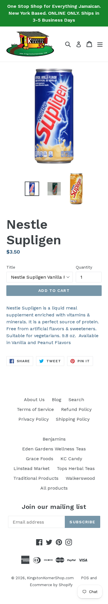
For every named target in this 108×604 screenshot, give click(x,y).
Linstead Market (32, 468)
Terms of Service (35, 409)
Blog (56, 399)
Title (10, 267)
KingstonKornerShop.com (50, 578)
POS (85, 578)
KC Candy (71, 458)
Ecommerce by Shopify (51, 585)
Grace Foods (39, 458)
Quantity (84, 267)
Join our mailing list (54, 506)
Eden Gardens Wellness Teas (54, 449)
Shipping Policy (73, 419)
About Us (34, 399)
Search (76, 399)
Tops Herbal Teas (76, 468)
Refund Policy (76, 409)
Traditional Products (35, 478)
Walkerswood (80, 478)
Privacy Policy (33, 419)
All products (54, 488)
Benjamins (54, 439)
